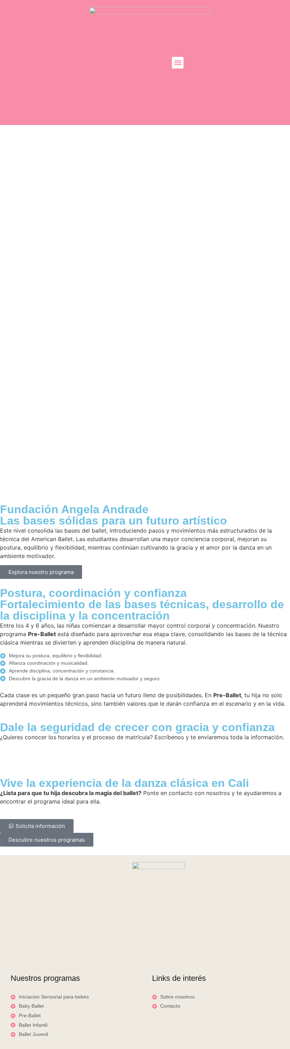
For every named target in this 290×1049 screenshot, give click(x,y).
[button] (178, 63)
